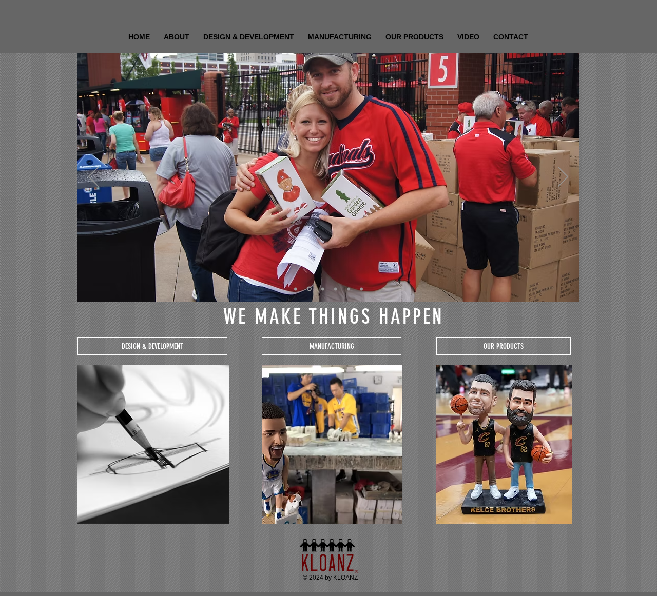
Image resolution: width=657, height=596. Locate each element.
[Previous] (93, 177)
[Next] (563, 177)
